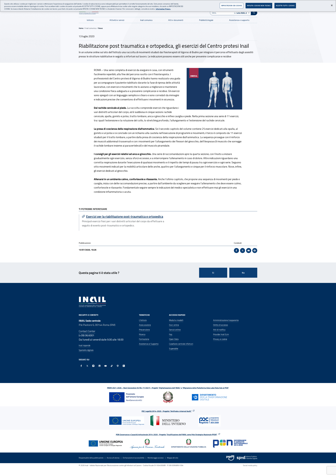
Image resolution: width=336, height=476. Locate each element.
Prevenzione (144, 329)
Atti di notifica (219, 329)
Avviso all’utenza (113, 457)
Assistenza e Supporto (148, 343)
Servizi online (175, 329)
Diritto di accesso (220, 324)
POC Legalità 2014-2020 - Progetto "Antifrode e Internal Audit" (167, 411)
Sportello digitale (86, 350)
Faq (170, 334)
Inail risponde (84, 345)
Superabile (173, 348)
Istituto (90, 20)
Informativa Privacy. (163, 9)
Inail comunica (146, 20)
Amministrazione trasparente (226, 320)
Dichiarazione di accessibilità (133, 457)
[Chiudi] (332, 5)
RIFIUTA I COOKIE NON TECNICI (259, 5)
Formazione (144, 339)
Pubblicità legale (206, 20)
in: (240, 13)
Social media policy (250, 465)
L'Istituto (143, 320)
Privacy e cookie (220, 339)
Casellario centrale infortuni (181, 343)
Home (81, 28)
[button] (254, 12)
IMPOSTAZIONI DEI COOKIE (231, 5)
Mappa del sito (172, 457)
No (243, 272)
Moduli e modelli (176, 320)
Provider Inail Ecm (221, 334)
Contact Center (87, 331)
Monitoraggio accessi (156, 457)
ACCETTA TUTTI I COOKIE (285, 5)
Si (213, 272)
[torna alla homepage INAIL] (92, 301)
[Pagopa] (230, 458)
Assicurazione (145, 324)
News (100, 28)
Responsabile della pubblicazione (91, 457)
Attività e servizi (117, 20)
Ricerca (142, 334)
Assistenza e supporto (239, 20)
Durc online (174, 324)
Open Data (173, 339)
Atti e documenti (175, 20)
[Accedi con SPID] (247, 458)
